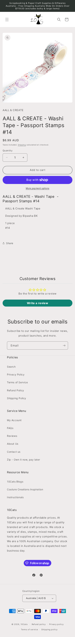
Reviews (12, 435)
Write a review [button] (37, 303)
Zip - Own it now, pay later (23, 459)
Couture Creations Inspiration (25, 489)
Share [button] (9, 243)
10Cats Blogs (15, 481)
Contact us (13, 451)
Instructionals (15, 497)
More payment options (37, 188)
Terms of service (29, 629)
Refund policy (39, 624)
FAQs (10, 428)
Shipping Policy (16, 398)
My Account (14, 420)
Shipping (22, 145)
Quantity (7, 150)
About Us (12, 443)
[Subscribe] (64, 345)
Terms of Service (17, 382)
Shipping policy (49, 629)
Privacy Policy (15, 374)
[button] (7, 19)
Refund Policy (15, 390)
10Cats (24, 624)
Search (11, 366)
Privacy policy (56, 624)
